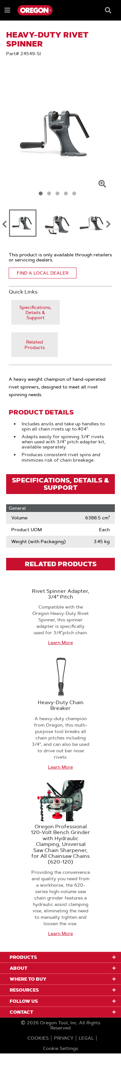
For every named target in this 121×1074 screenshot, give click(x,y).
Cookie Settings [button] (60, 1048)
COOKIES (38, 1038)
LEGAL (86, 1038)
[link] (35, 312)
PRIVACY (64, 1038)
